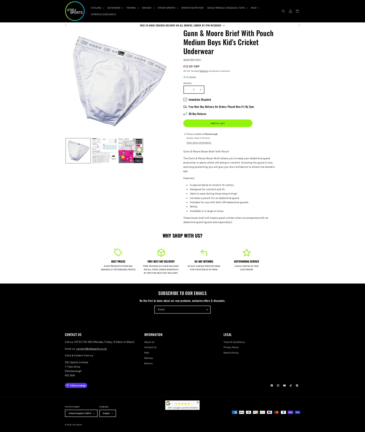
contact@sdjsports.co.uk (91, 348)
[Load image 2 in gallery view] (104, 150)
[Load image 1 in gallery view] (78, 150)
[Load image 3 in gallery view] (130, 150)
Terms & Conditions (234, 342)
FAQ (146, 352)
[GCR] (168, 403)
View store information (198, 142)
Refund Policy (231, 352)
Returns (148, 363)
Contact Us (150, 347)
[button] (97, 8)
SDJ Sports (77, 425)
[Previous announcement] (66, 25)
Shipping (203, 71)
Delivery (148, 358)
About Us (149, 342)
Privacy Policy (231, 347)
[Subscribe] (206, 310)
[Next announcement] (299, 25)
